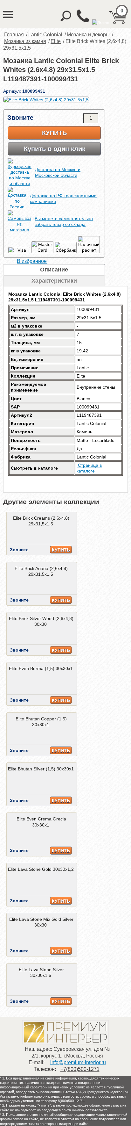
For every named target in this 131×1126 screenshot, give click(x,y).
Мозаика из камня (25, 41)
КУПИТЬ (61, 549)
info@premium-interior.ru (78, 1062)
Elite (56, 41)
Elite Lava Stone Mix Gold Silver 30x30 (41, 922)
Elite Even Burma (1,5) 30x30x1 (41, 668)
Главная (14, 34)
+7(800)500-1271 (80, 1069)
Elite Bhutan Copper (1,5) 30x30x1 (41, 721)
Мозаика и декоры (88, 34)
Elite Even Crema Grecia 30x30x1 (41, 821)
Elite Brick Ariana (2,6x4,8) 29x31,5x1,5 (41, 571)
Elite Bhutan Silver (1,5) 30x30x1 (41, 768)
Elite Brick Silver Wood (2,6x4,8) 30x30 (41, 621)
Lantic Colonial (45, 34)
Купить (54, 132)
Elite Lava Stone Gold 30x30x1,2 (41, 869)
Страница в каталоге (89, 468)
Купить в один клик (54, 148)
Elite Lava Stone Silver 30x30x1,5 (41, 972)
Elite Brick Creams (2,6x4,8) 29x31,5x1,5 (41, 521)
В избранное (32, 261)
